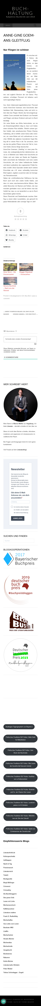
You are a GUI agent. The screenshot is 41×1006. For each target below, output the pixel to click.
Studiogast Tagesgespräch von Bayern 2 (19, 727)
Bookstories (7, 954)
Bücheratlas (7, 942)
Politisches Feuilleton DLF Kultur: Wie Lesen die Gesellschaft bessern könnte (20, 765)
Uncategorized (15, 296)
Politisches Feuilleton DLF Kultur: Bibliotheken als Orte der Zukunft (20, 817)
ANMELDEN (17, 518)
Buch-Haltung (20, 11)
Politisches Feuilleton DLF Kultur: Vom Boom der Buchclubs (20, 751)
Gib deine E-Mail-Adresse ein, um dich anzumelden (20, 495)
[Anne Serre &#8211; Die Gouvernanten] (10, 267)
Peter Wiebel (7, 969)
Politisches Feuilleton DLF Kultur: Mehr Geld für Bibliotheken (20, 738)
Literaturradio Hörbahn (11, 965)
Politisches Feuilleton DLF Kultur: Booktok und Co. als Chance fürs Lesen (20, 791)
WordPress (29, 999)
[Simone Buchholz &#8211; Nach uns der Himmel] (10, 281)
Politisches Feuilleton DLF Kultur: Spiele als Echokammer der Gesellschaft (20, 830)
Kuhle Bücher (8, 961)
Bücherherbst (8, 935)
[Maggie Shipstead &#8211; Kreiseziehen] (26, 267)
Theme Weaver (28, 1002)
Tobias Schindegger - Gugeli (13, 972)
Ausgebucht (7, 950)
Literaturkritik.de (9, 852)
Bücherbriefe (7, 946)
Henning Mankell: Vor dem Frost (25, 314)
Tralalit (5, 875)
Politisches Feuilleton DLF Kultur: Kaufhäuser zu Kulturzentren (20, 778)
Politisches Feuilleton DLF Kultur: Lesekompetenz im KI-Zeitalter (20, 804)
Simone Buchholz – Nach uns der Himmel (9, 288)
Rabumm (6, 957)
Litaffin (5, 931)
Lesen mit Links (9, 901)
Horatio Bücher (8, 939)
